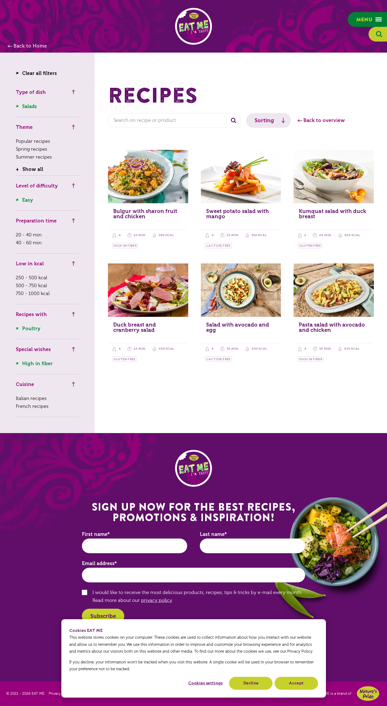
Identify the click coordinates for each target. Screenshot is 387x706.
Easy (27, 200)
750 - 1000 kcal (32, 293)
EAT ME (193, 26)
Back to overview (324, 120)
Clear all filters (39, 73)
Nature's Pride (368, 693)
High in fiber (37, 364)
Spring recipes (31, 149)
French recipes (32, 406)
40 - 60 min (29, 243)
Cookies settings (205, 683)
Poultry (31, 329)
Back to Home (30, 46)
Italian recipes (31, 398)
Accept (296, 683)
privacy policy (156, 600)
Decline (251, 683)
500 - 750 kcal (31, 285)
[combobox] (174, 120)
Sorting (264, 120)
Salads (29, 106)
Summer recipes (34, 157)
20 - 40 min (29, 235)
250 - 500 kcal (31, 278)
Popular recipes (33, 141)
